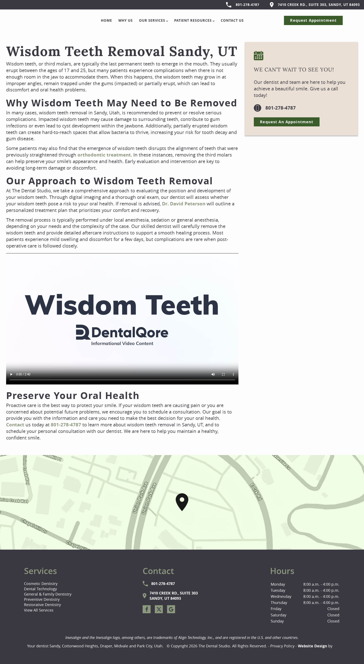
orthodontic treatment (104, 154)
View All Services (39, 610)
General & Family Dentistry (47, 594)
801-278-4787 (247, 4)
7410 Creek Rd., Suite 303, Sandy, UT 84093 (319, 4)
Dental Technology (40, 588)
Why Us (125, 20)
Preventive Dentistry (42, 599)
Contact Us (232, 20)
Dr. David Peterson (183, 203)
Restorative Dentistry (42, 604)
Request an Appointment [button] (286, 121)
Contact (15, 424)
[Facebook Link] (147, 609)
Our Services (152, 20)
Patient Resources (193, 20)
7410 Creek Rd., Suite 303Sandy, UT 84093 (174, 595)
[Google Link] (171, 609)
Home (106, 20)
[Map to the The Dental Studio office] (182, 502)
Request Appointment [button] (313, 20)
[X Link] (159, 609)
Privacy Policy (282, 645)
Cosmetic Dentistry (41, 583)
